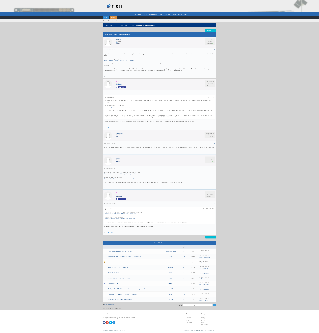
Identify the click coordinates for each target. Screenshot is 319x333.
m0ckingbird (196, 330)
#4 (214, 168)
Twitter (188, 319)
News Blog (167, 14)
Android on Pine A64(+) (122, 25)
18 (184, 262)
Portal (174, 14)
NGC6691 (170, 283)
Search (180, 14)
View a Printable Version (110, 304)
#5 (214, 203)
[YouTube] (107, 322)
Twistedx (170, 299)
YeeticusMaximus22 (170, 251)
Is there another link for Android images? (119, 278)
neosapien (206, 295)
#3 (214, 143)
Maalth (170, 278)
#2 (214, 92)
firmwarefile (207, 257)
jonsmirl (118, 40)
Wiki (161, 14)
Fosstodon (189, 322)
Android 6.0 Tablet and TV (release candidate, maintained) (124, 256)
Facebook (188, 317)
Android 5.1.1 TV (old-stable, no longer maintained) (122, 294)
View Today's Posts (116, 20)
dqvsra (170, 273)
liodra (170, 262)
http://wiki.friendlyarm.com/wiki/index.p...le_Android (119, 179)
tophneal (206, 279)
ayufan (170, 256)
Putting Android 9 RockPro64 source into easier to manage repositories (128, 289)
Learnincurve (207, 262)
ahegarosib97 (207, 252)
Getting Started (153, 14)
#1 (214, 49)
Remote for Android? (114, 262)
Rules (145, 14)
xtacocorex (119, 133)
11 (184, 267)
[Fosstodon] (113, 322)
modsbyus (170, 267)
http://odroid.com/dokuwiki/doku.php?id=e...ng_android (119, 174)
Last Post (201, 252)
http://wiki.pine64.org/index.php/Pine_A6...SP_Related (119, 60)
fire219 (214, 330)
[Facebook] (104, 322)
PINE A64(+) (112, 25)
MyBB (110, 330)
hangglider (206, 273)
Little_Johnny (207, 268)
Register (113, 17)
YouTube (188, 321)
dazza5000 (206, 284)
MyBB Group (122, 330)
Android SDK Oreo (113, 283)
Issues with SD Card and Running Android (120, 299)
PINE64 (106, 25)
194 (184, 294)
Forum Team (204, 324)
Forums (203, 317)
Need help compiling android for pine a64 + (120, 251)
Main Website (137, 14)
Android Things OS (113, 273)
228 (184, 256)
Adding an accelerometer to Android (118, 267)
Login (105, 17)
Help (185, 14)
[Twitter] (110, 322)
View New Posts (107, 20)
